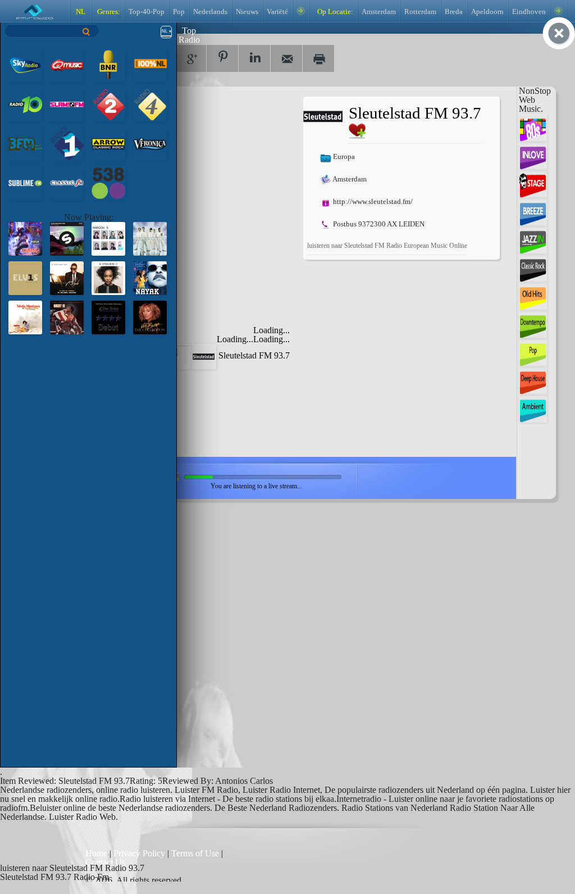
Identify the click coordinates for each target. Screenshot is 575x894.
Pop (179, 12)
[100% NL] (150, 64)
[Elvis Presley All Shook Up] (25, 277)
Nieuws (247, 12)
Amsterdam (379, 12)
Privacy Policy (139, 853)
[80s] (533, 126)
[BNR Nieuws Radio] (108, 64)
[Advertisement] (208, 167)
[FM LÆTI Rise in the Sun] (108, 277)
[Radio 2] (108, 103)
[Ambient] (533, 407)
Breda (454, 12)
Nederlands (210, 12)
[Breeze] (533, 211)
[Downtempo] (533, 323)
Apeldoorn (487, 12)
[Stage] (533, 183)
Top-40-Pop (147, 12)
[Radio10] (25, 103)
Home (97, 853)
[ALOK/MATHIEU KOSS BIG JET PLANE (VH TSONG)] (67, 238)
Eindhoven (529, 12)
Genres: (107, 12)
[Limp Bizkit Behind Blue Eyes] (25, 238)
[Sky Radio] (25, 64)
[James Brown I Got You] (67, 316)
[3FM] (25, 143)
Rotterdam (420, 12)
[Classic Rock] (533, 267)
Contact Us (105, 862)
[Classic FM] (67, 182)
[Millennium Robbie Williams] (150, 238)
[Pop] (533, 351)
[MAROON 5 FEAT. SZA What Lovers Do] (108, 238)
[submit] (86, 32)
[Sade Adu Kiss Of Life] (108, 316)
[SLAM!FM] (67, 103)
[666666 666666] (25, 316)
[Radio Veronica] (150, 143)
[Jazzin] (533, 239)
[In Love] (533, 155)
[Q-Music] (67, 64)
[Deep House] (533, 379)
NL (80, 12)
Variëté (277, 12)
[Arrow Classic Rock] (108, 143)
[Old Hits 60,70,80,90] (533, 295)
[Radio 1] (67, 143)
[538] (108, 182)
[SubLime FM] (25, 182)
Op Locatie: (334, 12)
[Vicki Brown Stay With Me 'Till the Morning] (150, 316)
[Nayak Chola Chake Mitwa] (150, 277)
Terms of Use (196, 853)
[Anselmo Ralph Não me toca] (67, 277)
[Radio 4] (150, 103)
